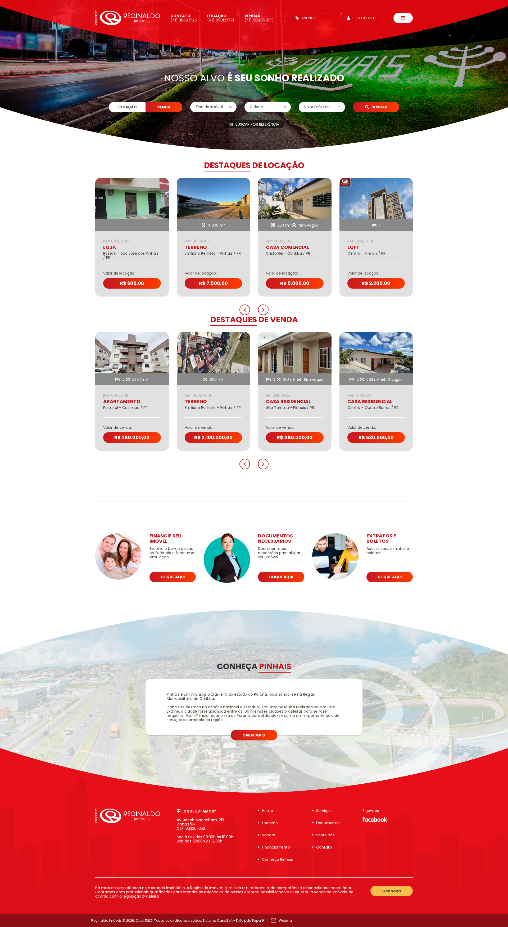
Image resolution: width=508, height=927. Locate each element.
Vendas (269, 835)
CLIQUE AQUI (173, 577)
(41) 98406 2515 (259, 18)
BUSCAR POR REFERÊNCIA (257, 124)
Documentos (328, 823)
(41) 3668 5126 (183, 18)
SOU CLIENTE (363, 18)
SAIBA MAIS (254, 735)
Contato (324, 847)
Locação (270, 823)
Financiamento (276, 847)
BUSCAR (379, 107)
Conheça (391, 891)
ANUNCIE (308, 18)
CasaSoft (225, 920)
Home (267, 811)
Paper (257, 920)
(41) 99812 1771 (220, 18)
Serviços (324, 811)
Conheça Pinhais (277, 859)
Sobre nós (325, 835)
